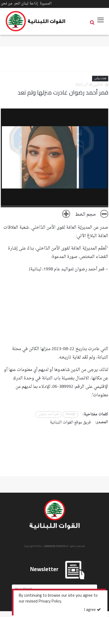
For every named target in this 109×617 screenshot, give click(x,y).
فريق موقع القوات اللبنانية (70, 422)
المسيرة (46, 3)
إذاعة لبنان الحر (26, 3)
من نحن (6, 3)
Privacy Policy (50, 602)
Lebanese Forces (35, 21)
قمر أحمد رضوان (48, 414)
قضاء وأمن (100, 78)
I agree (90, 610)
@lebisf (70, 414)
